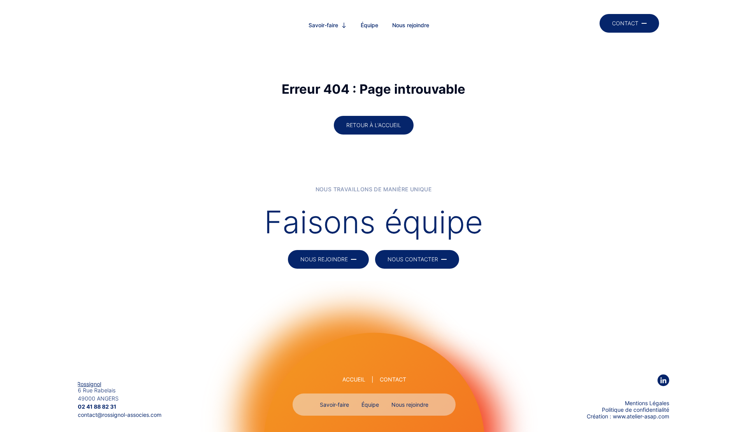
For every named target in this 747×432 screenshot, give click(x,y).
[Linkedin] (663, 380)
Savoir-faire (323, 25)
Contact (625, 23)
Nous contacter (413, 259)
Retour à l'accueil (373, 125)
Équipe (369, 25)
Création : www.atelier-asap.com (628, 416)
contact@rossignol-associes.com (119, 414)
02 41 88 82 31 (97, 406)
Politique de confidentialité (635, 409)
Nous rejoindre (410, 25)
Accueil (353, 379)
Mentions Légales (647, 403)
